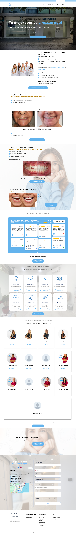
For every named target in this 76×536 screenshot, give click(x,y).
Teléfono (37, 468)
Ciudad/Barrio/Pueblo (39, 479)
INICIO (43, 4)
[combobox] (36, 470)
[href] (19, 488)
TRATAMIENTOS (50, 4)
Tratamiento (38, 484)
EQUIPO (57, 4)
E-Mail (36, 473)
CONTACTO (63, 4)
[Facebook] (18, 467)
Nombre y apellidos (39, 462)
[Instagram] (21, 467)
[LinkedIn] (14, 513)
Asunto (36, 490)
